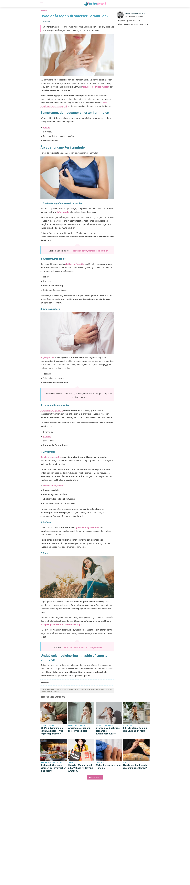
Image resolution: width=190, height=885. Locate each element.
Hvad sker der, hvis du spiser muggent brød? (135, 766)
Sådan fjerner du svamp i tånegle (108, 766)
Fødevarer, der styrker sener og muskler (90, 251)
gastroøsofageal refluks (87, 527)
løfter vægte (63, 212)
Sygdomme (100, 763)
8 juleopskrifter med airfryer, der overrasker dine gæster (53, 768)
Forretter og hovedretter (51, 763)
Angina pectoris (47, 357)
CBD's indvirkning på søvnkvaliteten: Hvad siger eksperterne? (51, 731)
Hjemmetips (128, 725)
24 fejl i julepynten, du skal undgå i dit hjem (135, 729)
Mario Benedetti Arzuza (133, 16)
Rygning (47, 436)
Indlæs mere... (95, 777)
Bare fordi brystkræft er (51, 457)
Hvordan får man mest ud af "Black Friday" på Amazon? (80, 768)
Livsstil (71, 763)
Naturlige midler (47, 725)
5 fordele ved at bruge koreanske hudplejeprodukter (108, 731)
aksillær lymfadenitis (74, 264)
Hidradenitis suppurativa (51, 410)
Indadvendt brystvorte (53, 486)
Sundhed (43, 11)
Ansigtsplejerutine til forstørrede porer (79, 729)
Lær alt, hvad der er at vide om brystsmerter (83, 647)
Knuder (46, 127)
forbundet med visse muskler (95, 87)
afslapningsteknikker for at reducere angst (61, 624)
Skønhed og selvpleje (77, 725)
